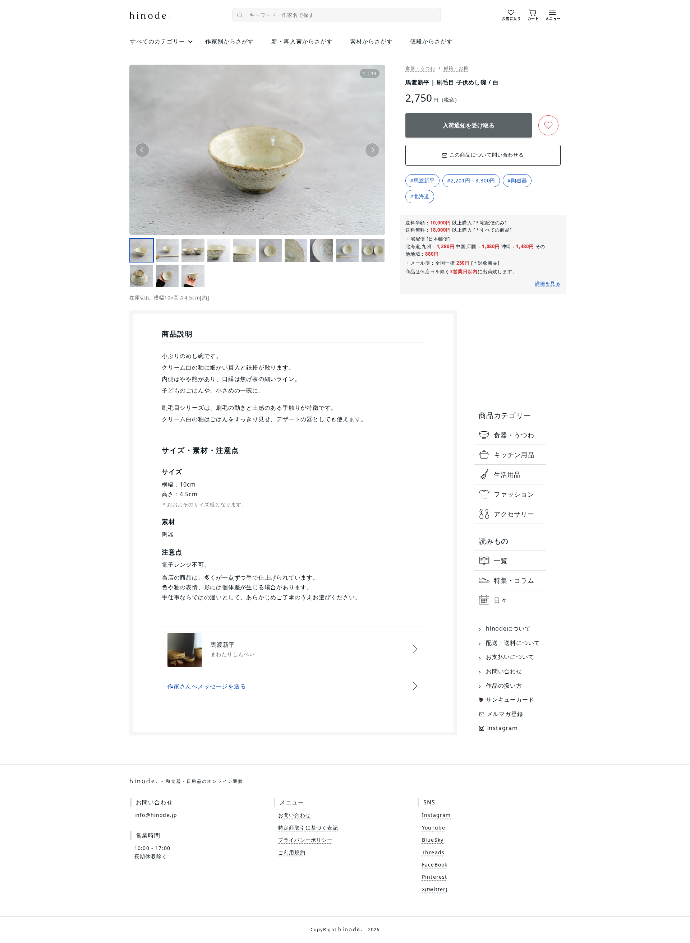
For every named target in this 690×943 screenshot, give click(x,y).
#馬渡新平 (422, 180)
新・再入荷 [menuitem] (301, 41)
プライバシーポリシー (305, 839)
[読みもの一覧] (510, 560)
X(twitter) (435, 889)
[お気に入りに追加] (548, 125)
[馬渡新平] (293, 650)
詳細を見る (548, 283)
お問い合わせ (504, 671)
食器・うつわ (420, 68)
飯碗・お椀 (456, 68)
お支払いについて (510, 657)
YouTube (433, 827)
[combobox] (337, 15)
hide (149, 16)
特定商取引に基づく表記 (308, 827)
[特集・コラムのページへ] (510, 580)
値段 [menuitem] (431, 41)
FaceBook (434, 864)
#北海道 (419, 196)
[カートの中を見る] (533, 14)
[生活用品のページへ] (510, 474)
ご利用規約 (291, 852)
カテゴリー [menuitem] (157, 41)
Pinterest (434, 876)
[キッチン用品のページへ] (510, 454)
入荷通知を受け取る (468, 125)
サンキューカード (510, 699)
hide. (186, 781)
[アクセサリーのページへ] (510, 514)
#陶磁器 (517, 180)
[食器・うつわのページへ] (510, 435)
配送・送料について (513, 643)
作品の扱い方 (504, 685)
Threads (433, 852)
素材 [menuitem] (371, 41)
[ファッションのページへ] (510, 494)
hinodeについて (508, 628)
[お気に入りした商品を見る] (511, 14)
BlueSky (432, 839)
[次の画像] (372, 150)
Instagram (502, 728)
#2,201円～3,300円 (471, 180)
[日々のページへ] (510, 600)
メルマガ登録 (505, 714)
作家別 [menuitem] (229, 41)
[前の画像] (142, 150)
